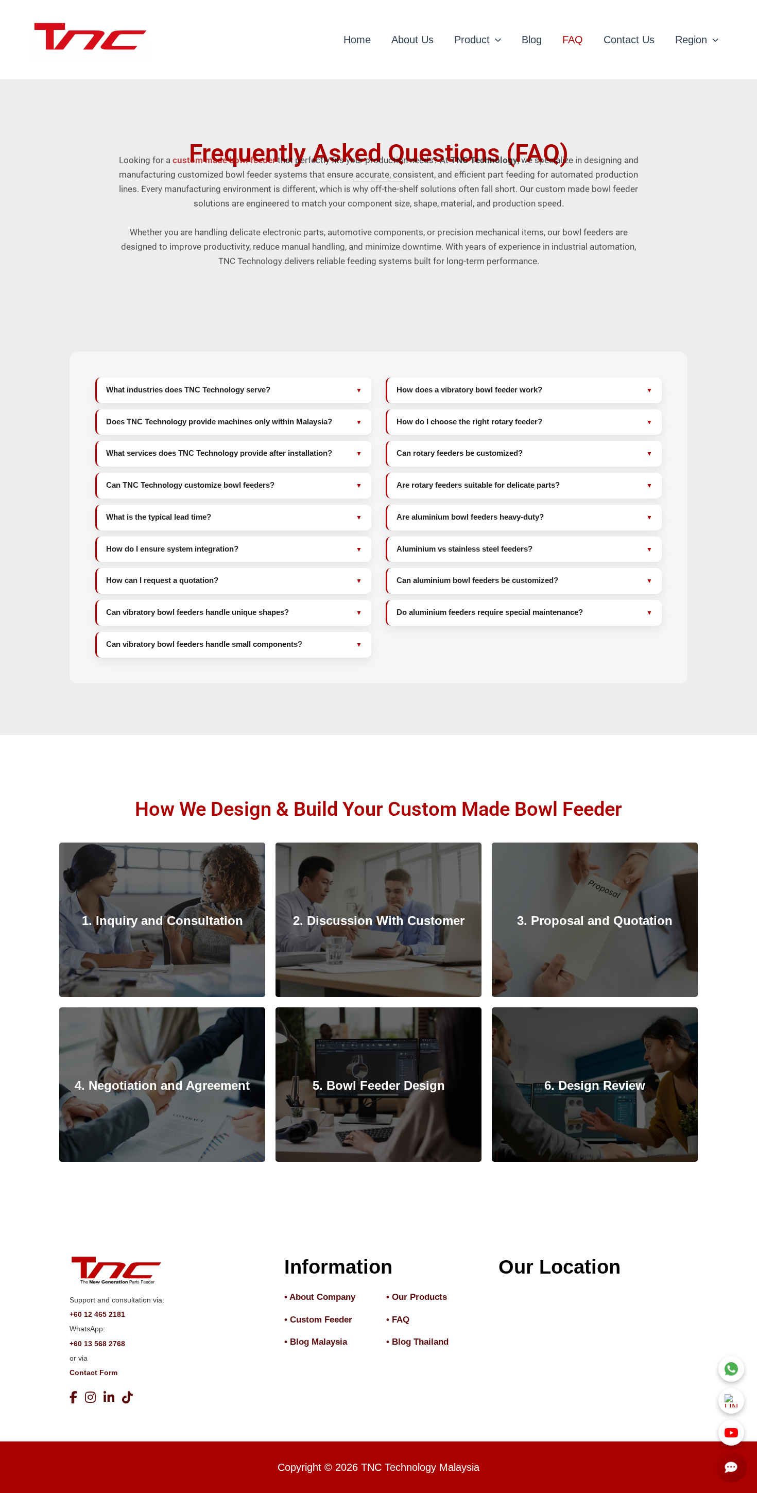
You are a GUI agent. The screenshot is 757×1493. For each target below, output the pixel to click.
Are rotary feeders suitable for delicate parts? (478, 485)
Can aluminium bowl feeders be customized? (477, 580)
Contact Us (629, 39)
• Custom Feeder (318, 1320)
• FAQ (397, 1320)
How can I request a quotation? (162, 580)
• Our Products (416, 1297)
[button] (495, 39)
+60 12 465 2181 (97, 1314)
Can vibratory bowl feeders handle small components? (204, 644)
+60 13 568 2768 (97, 1344)
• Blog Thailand (417, 1342)
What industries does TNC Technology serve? (188, 390)
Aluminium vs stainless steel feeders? (464, 549)
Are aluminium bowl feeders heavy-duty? (470, 517)
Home (357, 39)
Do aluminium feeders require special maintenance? (490, 612)
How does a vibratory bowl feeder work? (469, 390)
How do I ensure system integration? (172, 549)
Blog (532, 39)
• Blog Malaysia (315, 1342)
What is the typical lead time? (158, 517)
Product (472, 39)
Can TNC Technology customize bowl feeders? (190, 485)
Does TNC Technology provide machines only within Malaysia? (219, 422)
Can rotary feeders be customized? (460, 453)
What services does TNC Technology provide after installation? (219, 453)
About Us (412, 39)
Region (691, 39)
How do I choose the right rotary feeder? (469, 422)
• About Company (319, 1297)
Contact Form (93, 1372)
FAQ (572, 39)
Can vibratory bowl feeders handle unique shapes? (197, 612)
